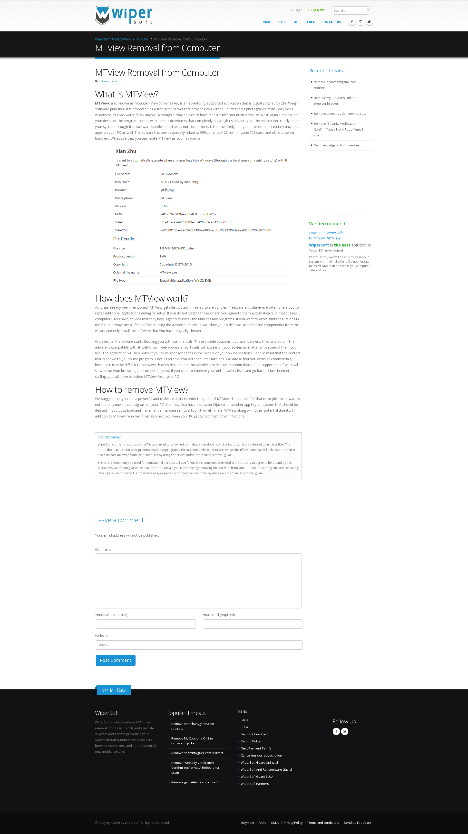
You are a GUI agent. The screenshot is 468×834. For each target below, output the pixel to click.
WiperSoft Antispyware (113, 39)
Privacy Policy (292, 823)
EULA (311, 22)
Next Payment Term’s (256, 748)
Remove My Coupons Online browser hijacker (334, 101)
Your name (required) (111, 614)
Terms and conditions (323, 823)
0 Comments (109, 81)
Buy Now (317, 10)
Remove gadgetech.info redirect (337, 145)
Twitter (369, 21)
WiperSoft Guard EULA (257, 777)
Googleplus (360, 21)
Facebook (352, 21)
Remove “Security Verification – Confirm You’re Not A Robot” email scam (338, 129)
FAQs (296, 22)
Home (266, 22)
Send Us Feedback (254, 734)
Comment (103, 549)
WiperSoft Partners (255, 784)
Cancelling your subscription (261, 755)
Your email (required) (218, 614)
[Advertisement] (333, 183)
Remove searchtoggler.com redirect (340, 114)
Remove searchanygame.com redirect (335, 85)
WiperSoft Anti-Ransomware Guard (266, 770)
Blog (281, 22)
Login (298, 10)
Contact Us (331, 22)
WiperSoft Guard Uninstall (260, 762)
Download (325, 235)
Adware (142, 39)
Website (101, 635)
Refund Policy (251, 741)
